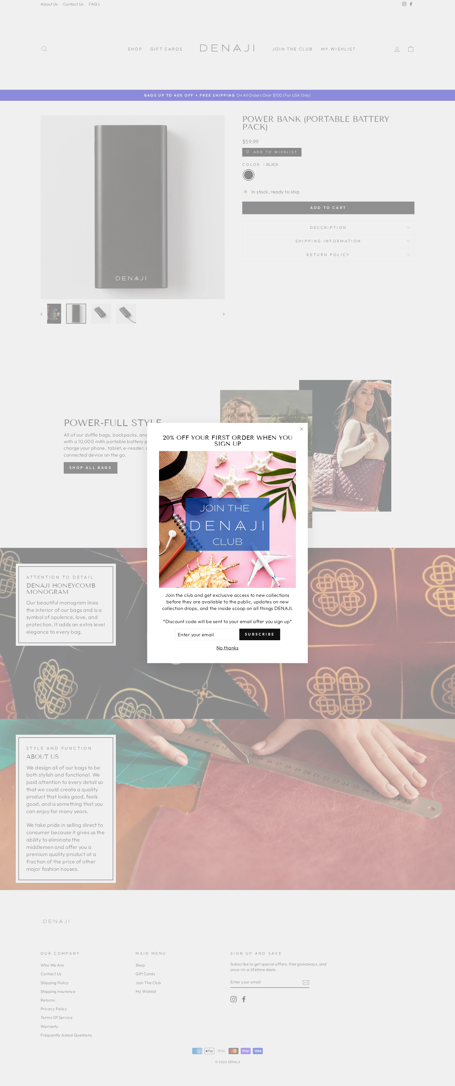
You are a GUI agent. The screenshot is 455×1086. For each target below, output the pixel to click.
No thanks (227, 648)
